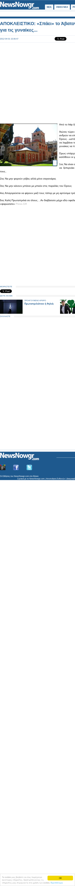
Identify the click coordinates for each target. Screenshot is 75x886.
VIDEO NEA (62, 7)
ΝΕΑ (49, 7)
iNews (36, 476)
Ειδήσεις (6, 476)
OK (60, 878)
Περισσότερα (57, 882)
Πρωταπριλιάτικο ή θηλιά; (39, 303)
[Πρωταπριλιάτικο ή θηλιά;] (11, 313)
